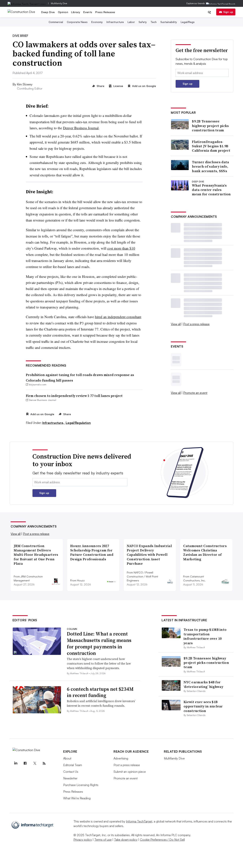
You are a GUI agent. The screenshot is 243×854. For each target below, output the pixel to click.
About (67, 758)
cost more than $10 (121, 248)
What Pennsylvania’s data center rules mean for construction (211, 189)
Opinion (63, 12)
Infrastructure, (53, 423)
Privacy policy (82, 839)
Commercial (56, 22)
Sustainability (168, 22)
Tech (154, 22)
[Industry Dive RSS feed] (44, 763)
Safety (143, 22)
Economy (97, 22)
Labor (131, 22)
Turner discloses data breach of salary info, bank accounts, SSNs (210, 166)
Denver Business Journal (81, 127)
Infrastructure (115, 22)
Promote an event (195, 393)
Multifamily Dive (59, 3)
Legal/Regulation (78, 423)
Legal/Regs (188, 22)
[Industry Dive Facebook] (25, 763)
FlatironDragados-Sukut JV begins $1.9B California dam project (211, 146)
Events (87, 12)
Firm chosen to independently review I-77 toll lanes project (74, 395)
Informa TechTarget (139, 821)
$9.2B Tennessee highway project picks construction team (210, 125)
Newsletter (70, 778)
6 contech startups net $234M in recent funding (100, 692)
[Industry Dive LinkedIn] (16, 763)
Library (75, 12)
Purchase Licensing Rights (80, 785)
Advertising (121, 758)
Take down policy (125, 839)
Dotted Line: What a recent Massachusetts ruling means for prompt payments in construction (99, 643)
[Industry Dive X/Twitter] (35, 763)
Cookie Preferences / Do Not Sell (162, 839)
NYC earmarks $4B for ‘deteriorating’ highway (203, 684)
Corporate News (77, 22)
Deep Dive (48, 12)
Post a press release (196, 324)
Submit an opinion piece (130, 772)
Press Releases (105, 12)
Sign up (228, 11)
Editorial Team (72, 765)
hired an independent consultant (118, 316)
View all (176, 324)
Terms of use (103, 839)
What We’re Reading (77, 798)
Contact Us (70, 772)
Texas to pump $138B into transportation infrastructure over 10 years (205, 636)
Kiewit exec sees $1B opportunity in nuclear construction (203, 706)
